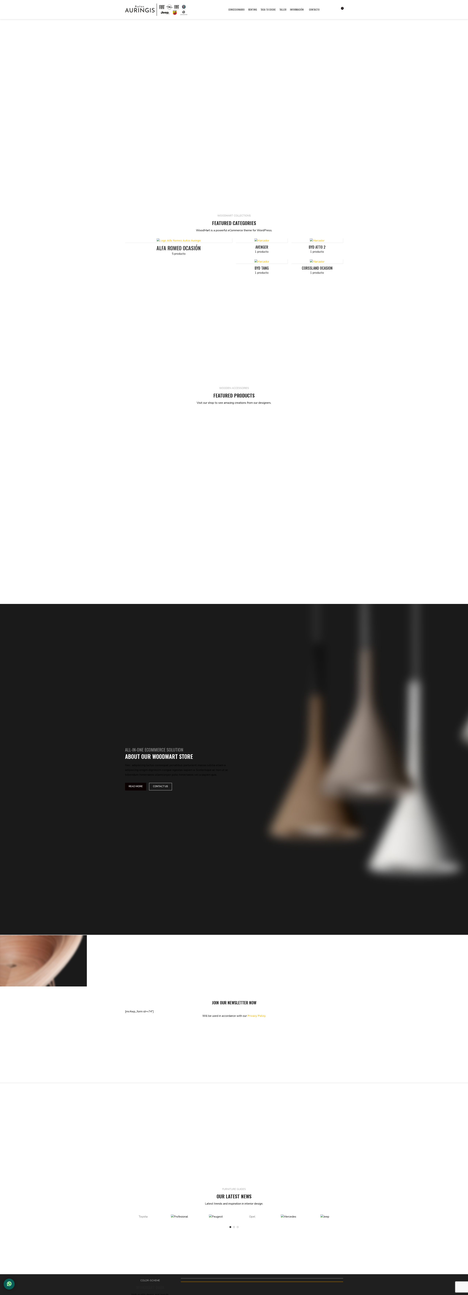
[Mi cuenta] (334, 9)
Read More (136, 786)
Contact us (160, 786)
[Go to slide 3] (238, 1227)
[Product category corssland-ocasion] (317, 268)
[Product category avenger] (262, 247)
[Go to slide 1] (230, 1227)
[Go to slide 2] (234, 1227)
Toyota (143, 1216)
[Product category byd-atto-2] (317, 247)
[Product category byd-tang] (262, 268)
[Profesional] (179, 1216)
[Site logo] (156, 9)
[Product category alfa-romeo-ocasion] (178, 248)
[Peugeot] (216, 1216)
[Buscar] (327, 9)
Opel (252, 1216)
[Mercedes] (288, 1216)
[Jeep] (325, 1216)
